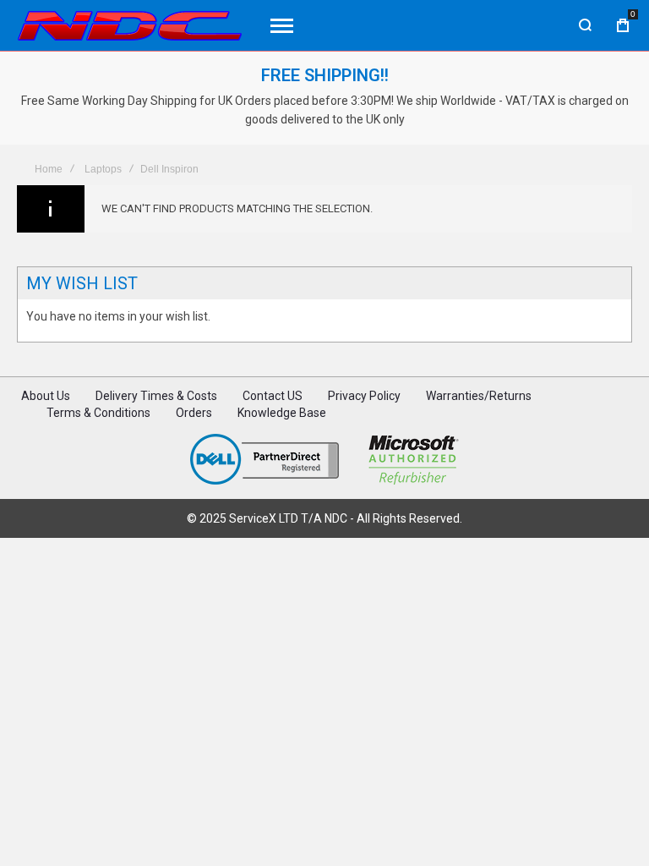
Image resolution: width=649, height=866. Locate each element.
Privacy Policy (364, 396)
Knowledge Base (281, 412)
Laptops (103, 169)
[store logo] (130, 25)
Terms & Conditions (98, 412)
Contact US (273, 396)
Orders (194, 412)
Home (49, 169)
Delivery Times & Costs (156, 396)
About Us (45, 396)
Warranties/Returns (479, 396)
